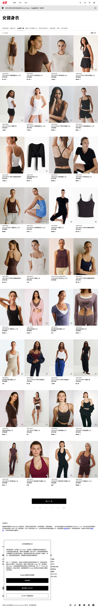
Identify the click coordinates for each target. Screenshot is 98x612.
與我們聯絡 (52, 569)
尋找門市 (51, 564)
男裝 (20, 3)
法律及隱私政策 (53, 567)
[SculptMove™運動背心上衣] (12, 205)
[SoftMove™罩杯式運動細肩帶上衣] (12, 155)
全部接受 (27, 580)
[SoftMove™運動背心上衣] (12, 307)
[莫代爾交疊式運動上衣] (61, 307)
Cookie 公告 (53, 574)
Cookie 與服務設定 (27, 596)
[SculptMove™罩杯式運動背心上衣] (36, 357)
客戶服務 (51, 559)
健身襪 (66, 528)
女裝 (14, 3)
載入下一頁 (49, 501)
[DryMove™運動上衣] (61, 205)
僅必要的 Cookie (27, 588)
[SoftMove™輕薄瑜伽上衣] (36, 53)
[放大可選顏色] (4, 130)
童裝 (26, 3)
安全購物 (51, 571)
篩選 (92, 33)
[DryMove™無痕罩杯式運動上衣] (36, 459)
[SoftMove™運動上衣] (36, 256)
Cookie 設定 (53, 576)
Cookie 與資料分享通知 (27, 575)
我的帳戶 (51, 562)
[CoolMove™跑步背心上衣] (61, 256)
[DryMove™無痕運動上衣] (61, 155)
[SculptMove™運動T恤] (12, 104)
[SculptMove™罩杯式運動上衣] (86, 53)
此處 (33, 8)
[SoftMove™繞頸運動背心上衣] (12, 53)
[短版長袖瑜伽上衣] (36, 155)
